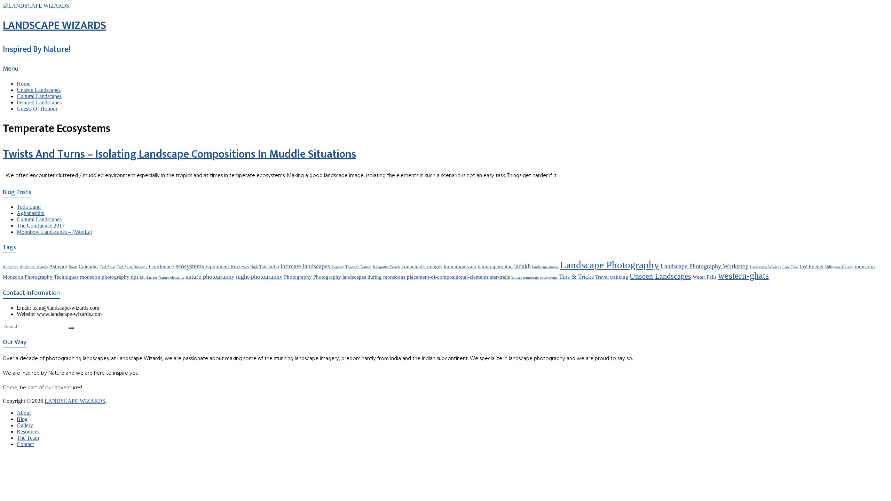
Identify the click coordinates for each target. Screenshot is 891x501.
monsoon (865, 266)
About (24, 413)
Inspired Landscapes (39, 102)
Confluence (161, 266)
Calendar (88, 266)
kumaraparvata (460, 266)
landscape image (545, 267)
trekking (619, 277)
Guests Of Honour (37, 109)
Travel (602, 277)
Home (23, 84)
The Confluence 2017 (41, 226)
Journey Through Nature (351, 267)
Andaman (10, 267)
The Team (28, 438)
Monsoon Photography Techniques (41, 277)
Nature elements (171, 277)
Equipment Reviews (227, 266)
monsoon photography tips (109, 277)
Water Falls (705, 277)
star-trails (500, 277)
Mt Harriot (148, 277)
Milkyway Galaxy (839, 267)
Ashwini (58, 266)
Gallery (25, 425)
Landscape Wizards (765, 267)
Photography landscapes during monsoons (359, 277)
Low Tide (790, 267)
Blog (22, 419)
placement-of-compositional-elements (448, 277)
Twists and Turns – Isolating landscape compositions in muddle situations (179, 154)
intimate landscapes (305, 266)
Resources (28, 432)
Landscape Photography (609, 264)
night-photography (259, 276)
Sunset (516, 277)
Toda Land (29, 207)
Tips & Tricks (576, 276)
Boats (73, 267)
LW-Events (811, 266)
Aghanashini (31, 213)
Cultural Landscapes (39, 96)
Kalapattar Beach (386, 267)
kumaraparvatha (495, 266)
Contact (25, 444)
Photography (298, 277)
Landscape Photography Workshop (705, 266)
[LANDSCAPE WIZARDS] (36, 6)
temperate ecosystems (540, 277)
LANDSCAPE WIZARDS (54, 25)
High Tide (258, 267)
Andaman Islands (34, 267)
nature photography (210, 276)
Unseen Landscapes (39, 90)
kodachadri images (421, 266)
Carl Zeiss (107, 267)
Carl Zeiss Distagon (132, 267)
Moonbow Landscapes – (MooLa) (54, 232)
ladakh (522, 266)
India (273, 266)
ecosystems (189, 266)
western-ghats (743, 276)
